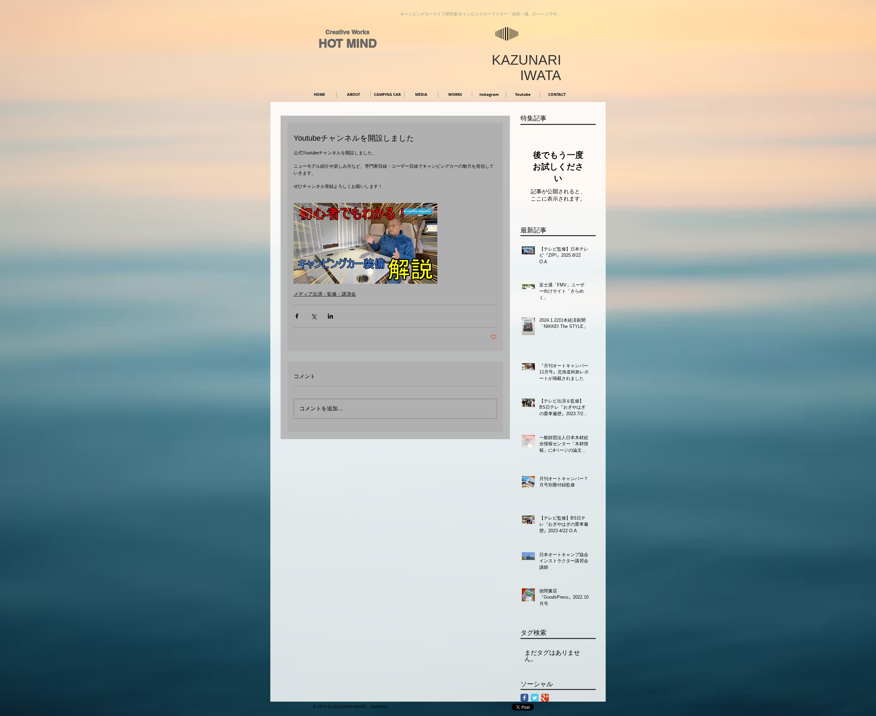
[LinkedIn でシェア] (330, 316)
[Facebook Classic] (524, 698)
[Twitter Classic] (535, 698)
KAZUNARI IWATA (526, 67)
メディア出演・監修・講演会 (325, 294)
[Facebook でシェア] (297, 316)
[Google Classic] (545, 698)
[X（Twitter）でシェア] (313, 316)
